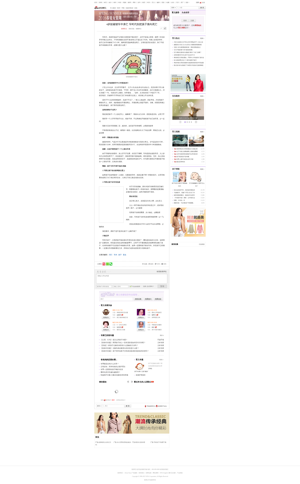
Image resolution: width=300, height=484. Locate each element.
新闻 (100, 2)
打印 (158, 264)
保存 (151, 264)
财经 (115, 2)
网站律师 (155, 473)
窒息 (124, 255)
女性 (172, 2)
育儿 (153, 2)
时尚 (148, 2)
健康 (158, 2)
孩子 (120, 255)
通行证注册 (172, 473)
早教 (123, 8)
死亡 (110, 255)
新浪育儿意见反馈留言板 (139, 469)
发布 (162, 286)
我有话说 (131, 29)
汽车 (177, 2)
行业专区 (202, 244)
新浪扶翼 (175, 244)
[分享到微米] (104, 264)
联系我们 (141, 473)
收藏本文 (138, 29)
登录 (113, 400)
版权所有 (153, 480)
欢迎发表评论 (162, 271)
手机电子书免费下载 (160, 442)
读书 (139, 2)
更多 (187, 2)
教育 (143, 2)
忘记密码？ (150, 286)
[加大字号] (165, 28)
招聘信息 (148, 473)
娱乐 (110, 2)
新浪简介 (120, 473)
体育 (105, 2)
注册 (197, 2)
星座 (163, 2)
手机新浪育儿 (151, 406)
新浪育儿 (124, 29)
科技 (119, 2)
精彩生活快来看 (140, 442)
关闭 (164, 264)
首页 (95, 2)
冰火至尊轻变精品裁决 (124, 442)
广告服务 (134, 473)
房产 (182, 2)
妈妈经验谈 (129, 8)
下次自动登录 (136, 286)
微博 (129, 2)
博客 (134, 2)
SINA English (164, 473)
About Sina (128, 473)
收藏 (167, 2)
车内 (115, 255)
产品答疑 (180, 473)
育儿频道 (113, 8)
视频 (124, 2)
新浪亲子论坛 (162, 406)
